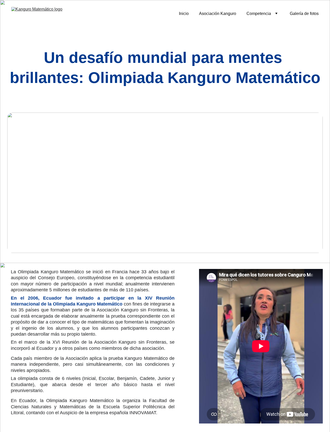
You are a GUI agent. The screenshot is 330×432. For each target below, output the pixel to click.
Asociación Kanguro (217, 13)
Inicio (184, 13)
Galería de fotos (304, 13)
